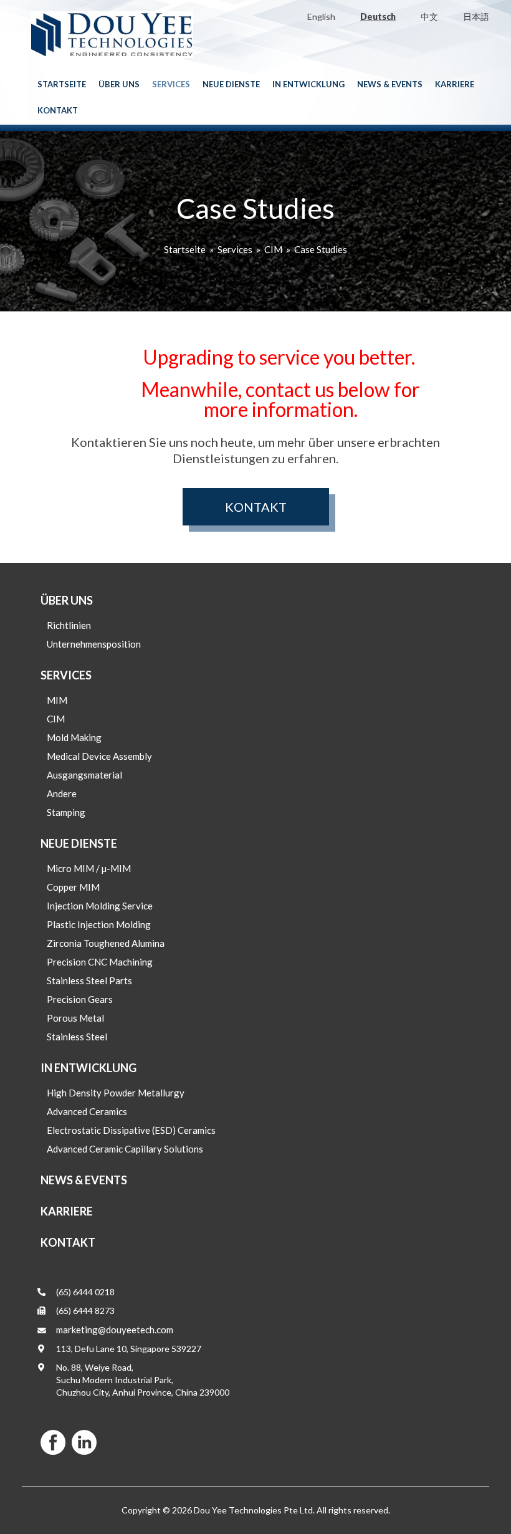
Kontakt (57, 110)
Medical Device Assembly (99, 756)
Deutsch (378, 16)
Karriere (454, 84)
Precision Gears (80, 999)
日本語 (476, 16)
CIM (273, 249)
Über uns (119, 84)
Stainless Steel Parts (89, 980)
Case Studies (320, 249)
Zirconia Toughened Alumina (106, 943)
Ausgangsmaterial (84, 774)
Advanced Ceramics (87, 1111)
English (321, 16)
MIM (57, 700)
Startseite (61, 84)
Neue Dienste (231, 84)
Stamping (66, 812)
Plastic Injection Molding (99, 924)
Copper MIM (73, 887)
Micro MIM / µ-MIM (89, 868)
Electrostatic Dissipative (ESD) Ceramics (131, 1130)
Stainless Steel (77, 1036)
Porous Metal (75, 1017)
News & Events (390, 84)
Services (171, 84)
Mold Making (74, 737)
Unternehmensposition (94, 644)
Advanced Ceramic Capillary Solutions (125, 1148)
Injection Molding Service (100, 905)
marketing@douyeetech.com (114, 1329)
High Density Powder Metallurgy (115, 1092)
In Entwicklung (308, 84)
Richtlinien (69, 625)
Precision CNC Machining (100, 961)
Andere (62, 793)
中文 (429, 16)
